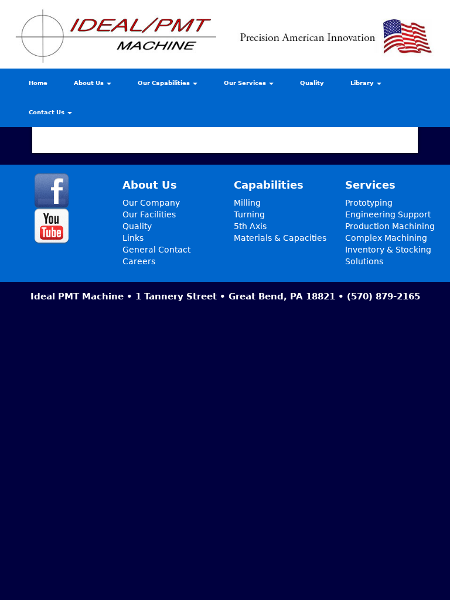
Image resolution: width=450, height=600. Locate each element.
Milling (247, 202)
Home (38, 83)
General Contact (156, 249)
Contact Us (47, 112)
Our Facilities (149, 214)
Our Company (151, 202)
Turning (249, 214)
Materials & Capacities (280, 238)
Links (133, 238)
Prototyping (369, 202)
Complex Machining (386, 238)
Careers (138, 261)
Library (363, 83)
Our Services (246, 83)
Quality (312, 83)
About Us (89, 83)
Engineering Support (388, 214)
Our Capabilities (165, 83)
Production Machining (390, 226)
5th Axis (250, 226)
